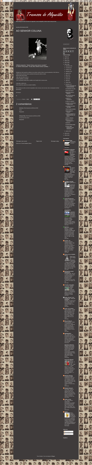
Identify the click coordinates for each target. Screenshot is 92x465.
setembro (68, 71)
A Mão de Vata (68, 399)
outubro (67, 69)
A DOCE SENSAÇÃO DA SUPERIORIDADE (71, 86)
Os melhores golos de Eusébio (72, 169)
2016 (66, 60)
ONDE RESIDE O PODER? (69, 111)
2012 (66, 135)
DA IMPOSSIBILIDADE (70, 124)
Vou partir (67, 300)
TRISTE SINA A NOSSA (70, 109)
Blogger (53, 456)
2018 (66, 56)
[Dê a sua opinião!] (35, 99)
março (67, 82)
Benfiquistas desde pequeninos (69, 272)
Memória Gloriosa (69, 375)
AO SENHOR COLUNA (70, 88)
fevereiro (68, 84)
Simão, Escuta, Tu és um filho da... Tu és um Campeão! (70, 298)
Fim (65, 400)
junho (67, 76)
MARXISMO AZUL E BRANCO (70, 93)
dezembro (68, 65)
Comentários (68, 433)
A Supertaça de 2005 (69, 376)
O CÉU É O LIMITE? (70, 101)
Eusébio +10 (67, 240)
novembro (68, 67)
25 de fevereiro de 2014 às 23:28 (33, 115)
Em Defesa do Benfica (70, 149)
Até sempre (67, 389)
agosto (67, 73)
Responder (21, 111)
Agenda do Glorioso (69, 344)
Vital (66, 334)
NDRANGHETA (68, 333)
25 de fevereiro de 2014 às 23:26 (31, 108)
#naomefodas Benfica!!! (68, 210)
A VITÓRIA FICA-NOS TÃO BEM (70, 107)
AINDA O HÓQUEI (69, 118)
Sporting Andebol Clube (71, 287)
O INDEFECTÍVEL (68, 140)
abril (67, 80)
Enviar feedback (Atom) (26, 143)
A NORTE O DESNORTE (69, 99)
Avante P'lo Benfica (69, 359)
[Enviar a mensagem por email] (34, 99)
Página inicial (39, 141)
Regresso (67, 199)
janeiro (67, 131)
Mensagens (67, 431)
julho (67, 75)
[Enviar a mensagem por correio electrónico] (32, 99)
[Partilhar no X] (36, 99)
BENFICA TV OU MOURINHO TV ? (70, 120)
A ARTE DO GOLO (69, 90)
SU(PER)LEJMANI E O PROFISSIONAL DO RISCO (70, 115)
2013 (66, 133)
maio (67, 78)
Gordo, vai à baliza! (69, 308)
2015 (66, 62)
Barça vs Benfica (68, 309)
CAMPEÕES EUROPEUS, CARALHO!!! (72, 213)
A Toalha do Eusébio (69, 284)
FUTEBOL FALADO (69, 181)
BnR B (66, 411)
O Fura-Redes (68, 166)
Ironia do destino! (68, 322)
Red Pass (67, 227)
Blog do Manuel (68, 321)
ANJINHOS (68, 122)
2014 (66, 64)
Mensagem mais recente (21, 141)
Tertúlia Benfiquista (69, 198)
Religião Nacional (69, 388)
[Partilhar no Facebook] (38, 99)
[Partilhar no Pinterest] (39, 99)
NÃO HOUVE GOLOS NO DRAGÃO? (70, 96)
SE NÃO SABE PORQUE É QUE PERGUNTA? (70, 127)
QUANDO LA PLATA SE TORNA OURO (70, 104)
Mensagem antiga (55, 141)
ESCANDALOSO (68, 273)
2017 (66, 58)
